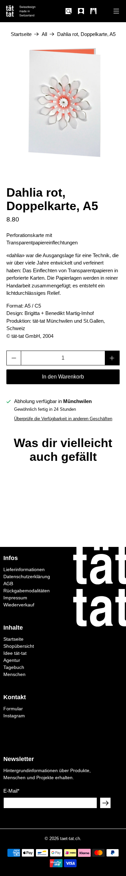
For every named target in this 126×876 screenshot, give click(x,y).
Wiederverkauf (18, 604)
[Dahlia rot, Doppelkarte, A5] (62, 102)
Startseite (21, 34)
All (44, 34)
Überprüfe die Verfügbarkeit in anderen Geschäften (63, 418)
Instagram (14, 715)
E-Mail (11, 791)
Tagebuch (13, 667)
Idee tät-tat (15, 653)
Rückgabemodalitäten (26, 590)
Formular (13, 708)
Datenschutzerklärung (26, 576)
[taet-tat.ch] (31, 11)
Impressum (15, 597)
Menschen (14, 674)
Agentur (11, 660)
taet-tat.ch (70, 838)
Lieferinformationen (24, 569)
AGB (8, 583)
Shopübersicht (18, 646)
